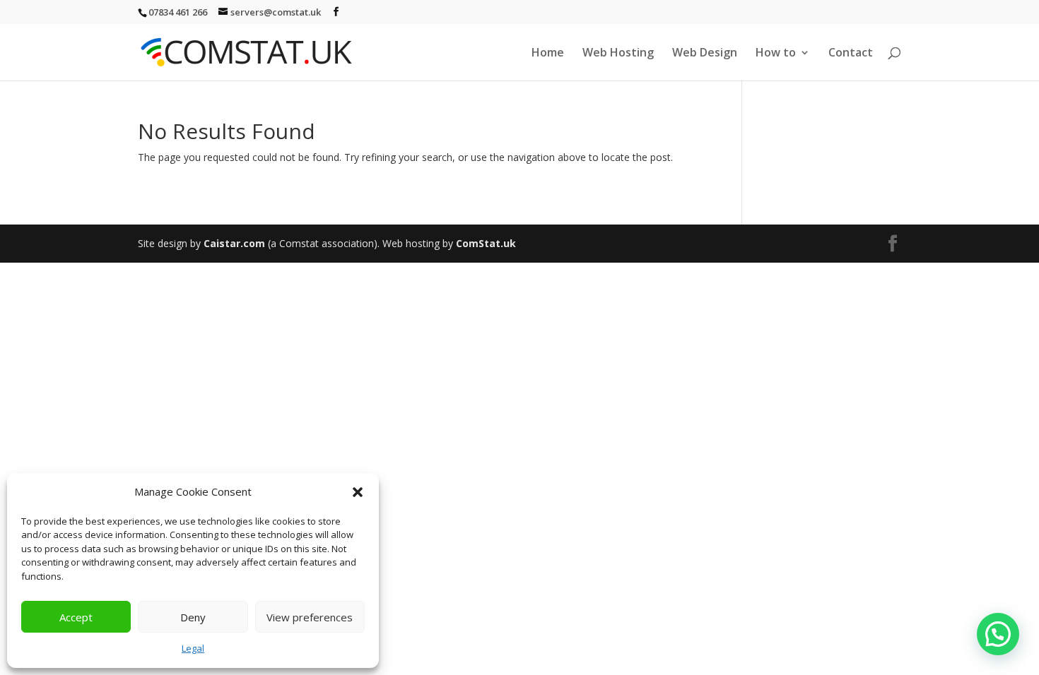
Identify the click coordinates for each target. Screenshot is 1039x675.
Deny (193, 617)
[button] (358, 492)
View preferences (309, 617)
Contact (850, 53)
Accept (76, 617)
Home (548, 53)
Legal (193, 648)
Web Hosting (618, 53)
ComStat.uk (486, 243)
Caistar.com (234, 243)
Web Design (704, 53)
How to (776, 53)
